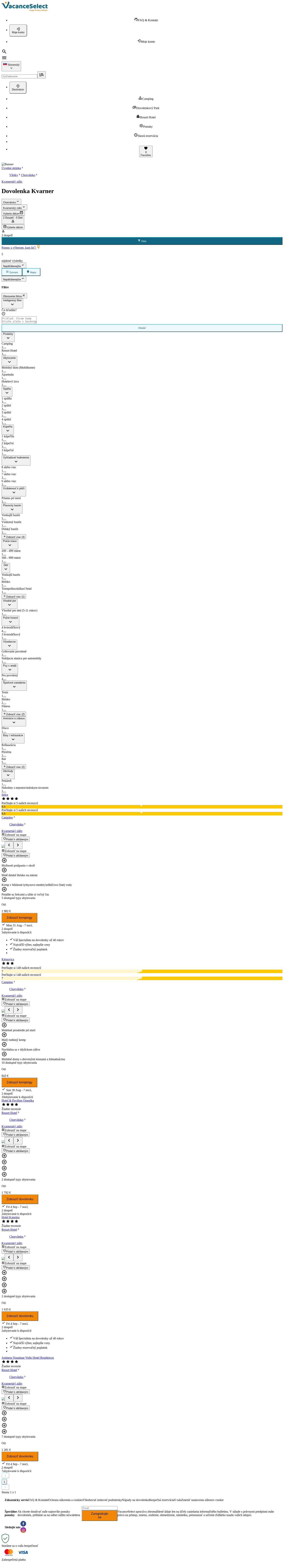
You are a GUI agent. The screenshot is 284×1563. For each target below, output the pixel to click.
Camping (7, 817)
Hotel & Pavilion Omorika (18, 1100)
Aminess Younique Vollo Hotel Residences (28, 1357)
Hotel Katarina (11, 1217)
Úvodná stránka (11, 168)
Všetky (13, 175)
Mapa (33, 272)
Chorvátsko (28, 175)
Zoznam (13, 272)
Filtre (143, 241)
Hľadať (142, 328)
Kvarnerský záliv (12, 181)
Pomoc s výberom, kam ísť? (19, 247)
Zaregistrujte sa (99, 1515)
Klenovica (8, 959)
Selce (5, 794)
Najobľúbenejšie (12, 266)
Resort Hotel (9, 1112)
